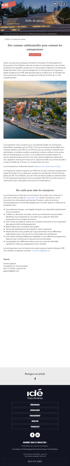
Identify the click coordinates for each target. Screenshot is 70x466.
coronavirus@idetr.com (41, 250)
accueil (5, 34)
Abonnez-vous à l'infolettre (35, 443)
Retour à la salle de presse (15, 39)
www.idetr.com (32, 197)
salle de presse (14, 34)
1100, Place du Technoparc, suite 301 (35, 455)
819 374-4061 (35, 461)
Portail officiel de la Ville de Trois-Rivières (34, 446)
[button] (64, 4)
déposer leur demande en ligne (47, 166)
